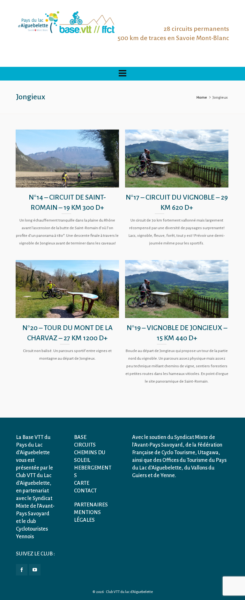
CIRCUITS (85, 445)
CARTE (81, 483)
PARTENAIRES (91, 505)
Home (202, 97)
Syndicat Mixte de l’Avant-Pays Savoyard (35, 506)
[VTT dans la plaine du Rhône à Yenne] (67, 158)
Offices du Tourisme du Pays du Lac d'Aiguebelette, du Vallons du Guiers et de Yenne (179, 467)
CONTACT (85, 491)
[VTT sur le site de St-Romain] (176, 289)
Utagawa (208, 452)
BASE (80, 437)
